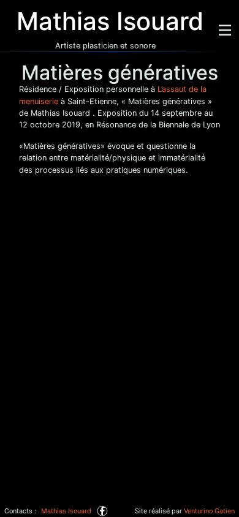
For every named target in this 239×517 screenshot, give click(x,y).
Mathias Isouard (66, 511)
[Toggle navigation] (225, 29)
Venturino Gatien (209, 511)
